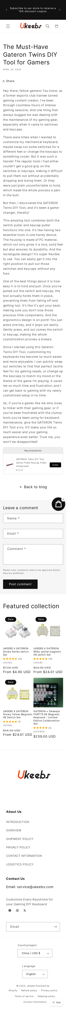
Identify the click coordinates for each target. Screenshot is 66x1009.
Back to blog (35, 487)
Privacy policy (49, 990)
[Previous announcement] (6, 9)
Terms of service (24, 996)
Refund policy (29, 990)
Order (55, 464)
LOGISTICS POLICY (20, 864)
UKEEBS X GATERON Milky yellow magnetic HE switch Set (47, 651)
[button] (8, 26)
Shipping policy (46, 996)
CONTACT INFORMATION (24, 855)
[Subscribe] (55, 926)
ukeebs (31, 985)
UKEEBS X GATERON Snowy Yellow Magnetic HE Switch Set (18, 714)
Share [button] (10, 81)
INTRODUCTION (17, 822)
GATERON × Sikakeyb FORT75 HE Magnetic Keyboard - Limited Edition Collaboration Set (46, 717)
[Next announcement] (59, 9)
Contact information (34, 1002)
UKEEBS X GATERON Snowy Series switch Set (16, 651)
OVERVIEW (13, 830)
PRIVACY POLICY (18, 847)
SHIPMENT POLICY (19, 839)
